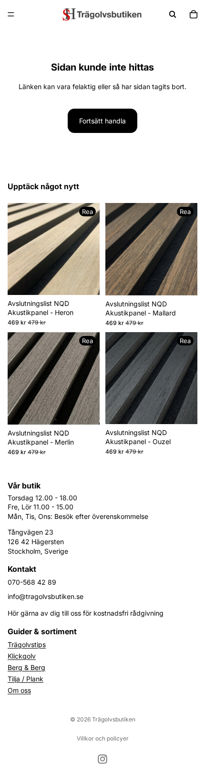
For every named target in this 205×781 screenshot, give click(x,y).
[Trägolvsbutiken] (102, 14)
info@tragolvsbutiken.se (45, 596)
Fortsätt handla (102, 121)
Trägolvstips (27, 644)
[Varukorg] (193, 14)
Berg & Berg (26, 667)
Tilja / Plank (25, 679)
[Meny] (11, 14)
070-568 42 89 (32, 582)
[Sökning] (172, 14)
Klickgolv (22, 656)
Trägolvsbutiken (113, 719)
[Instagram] (102, 759)
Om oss (19, 690)
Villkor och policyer (103, 738)
